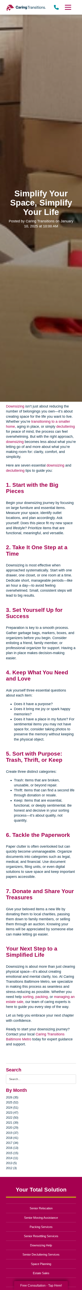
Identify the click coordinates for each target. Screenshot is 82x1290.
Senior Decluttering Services (41, 1254)
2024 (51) (12, 1107)
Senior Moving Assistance (41, 1217)
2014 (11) (12, 1158)
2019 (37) (12, 1132)
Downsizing (15, 406)
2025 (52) (12, 1102)
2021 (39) (12, 1122)
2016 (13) (12, 1147)
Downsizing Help (41, 1245)
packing (41, 997)
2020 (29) (12, 1127)
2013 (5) (11, 1163)
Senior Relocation (41, 1208)
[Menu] (68, 7)
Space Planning (41, 1264)
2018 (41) (12, 1137)
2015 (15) (12, 1153)
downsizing (15, 442)
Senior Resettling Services (41, 1236)
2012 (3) (11, 1168)
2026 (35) (12, 1097)
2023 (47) (12, 1112)
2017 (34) (12, 1142)
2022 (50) (12, 1117)
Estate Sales (41, 1273)
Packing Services (41, 1227)
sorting (28, 997)
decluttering (65, 427)
